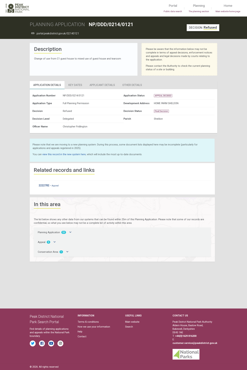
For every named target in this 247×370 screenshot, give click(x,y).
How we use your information (94, 326)
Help (80, 331)
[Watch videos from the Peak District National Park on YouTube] (51, 343)
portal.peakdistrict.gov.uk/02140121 (58, 33)
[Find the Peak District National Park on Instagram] (60, 343)
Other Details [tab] (132, 85)
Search (129, 326)
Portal (173, 8)
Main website (132, 321)
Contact (82, 336)
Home (228, 8)
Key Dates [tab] (75, 85)
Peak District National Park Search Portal (47, 319)
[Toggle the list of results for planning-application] (70, 232)
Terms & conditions (88, 321)
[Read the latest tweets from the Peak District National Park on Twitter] (33, 343)
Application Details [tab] (47, 85)
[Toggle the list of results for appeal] (54, 242)
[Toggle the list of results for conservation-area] (67, 252)
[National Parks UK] (186, 353)
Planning (199, 8)
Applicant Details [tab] (102, 85)
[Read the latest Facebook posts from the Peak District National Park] (42, 343)
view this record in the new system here (64, 154)
